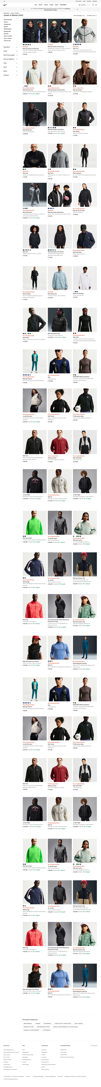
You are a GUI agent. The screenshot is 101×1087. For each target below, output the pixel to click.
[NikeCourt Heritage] (85, 278)
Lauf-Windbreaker (46, 1030)
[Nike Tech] (85, 31)
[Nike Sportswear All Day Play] (35, 31)
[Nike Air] (60, 481)
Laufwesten (37, 1023)
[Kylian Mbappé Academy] (85, 648)
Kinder (51, 4)
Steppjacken (7, 24)
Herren (40, 4)
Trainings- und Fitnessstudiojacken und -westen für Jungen (65, 1026)
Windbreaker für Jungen (29, 1026)
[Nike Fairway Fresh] (35, 72)
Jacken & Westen (14, 13)
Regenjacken (7, 31)
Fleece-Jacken (8, 36)
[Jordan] (4, 1)
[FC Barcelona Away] (85, 400)
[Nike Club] (35, 156)
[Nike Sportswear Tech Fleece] (60, 114)
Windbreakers (7, 29)
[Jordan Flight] (35, 481)
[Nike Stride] (35, 320)
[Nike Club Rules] (85, 236)
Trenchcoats (7, 40)
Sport (56, 4)
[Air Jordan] (60, 564)
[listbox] (92, 15)
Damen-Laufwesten (79, 1023)
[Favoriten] (93, 5)
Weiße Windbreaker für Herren (43, 1026)
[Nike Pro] (60, 648)
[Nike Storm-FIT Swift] (85, 195)
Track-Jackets (8, 38)
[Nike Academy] (85, 156)
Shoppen (55, 9)
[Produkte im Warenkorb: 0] (96, 5)
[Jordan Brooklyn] (35, 400)
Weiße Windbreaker (28, 1023)
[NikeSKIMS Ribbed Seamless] (85, 361)
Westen (6, 26)
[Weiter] (77, 9)
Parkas (6, 22)
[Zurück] (23, 9)
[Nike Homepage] (6, 5)
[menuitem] (85, 1)
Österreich (94, 1045)
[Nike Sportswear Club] (60, 320)
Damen (46, 4)
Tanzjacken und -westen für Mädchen (31, 1030)
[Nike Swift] (85, 320)
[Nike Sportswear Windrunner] (60, 195)
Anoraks (6, 33)
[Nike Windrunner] (35, 114)
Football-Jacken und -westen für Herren (63, 1023)
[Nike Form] (60, 156)
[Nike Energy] (35, 564)
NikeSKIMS (63, 4)
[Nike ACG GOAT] (85, 442)
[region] (9, 48)
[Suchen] (79, 5)
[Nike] (60, 361)
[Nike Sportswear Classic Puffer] (60, 72)
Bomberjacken (8, 19)
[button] (11, 47)
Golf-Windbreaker (47, 1023)
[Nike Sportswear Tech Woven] (35, 648)
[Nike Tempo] (85, 114)
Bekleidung (6, 13)
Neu (36, 4)
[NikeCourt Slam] (60, 442)
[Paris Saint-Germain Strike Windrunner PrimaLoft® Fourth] (60, 606)
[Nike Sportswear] (85, 72)
